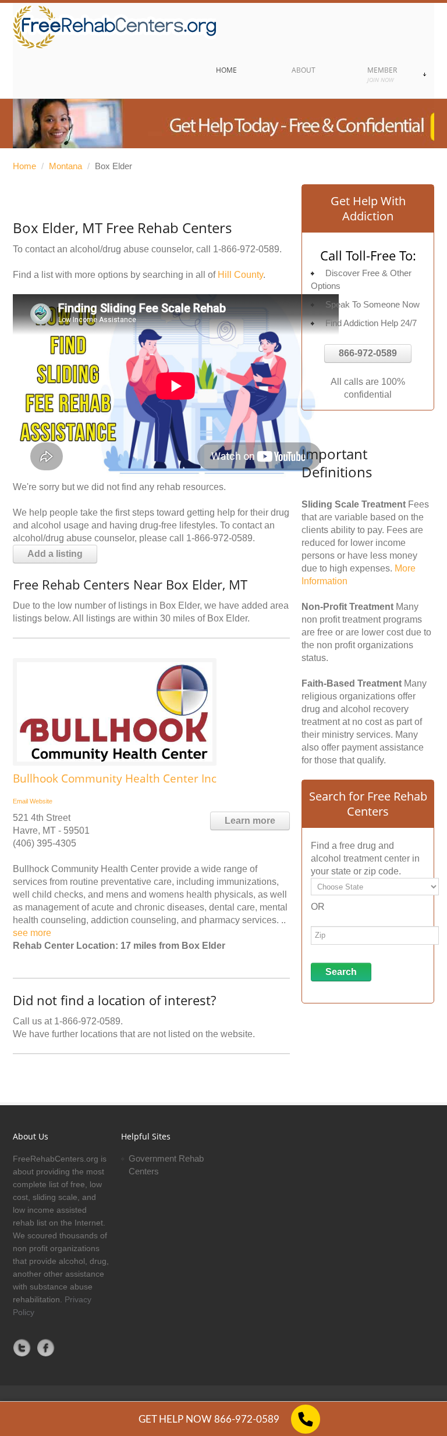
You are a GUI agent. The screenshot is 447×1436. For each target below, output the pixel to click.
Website (41, 801)
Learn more (250, 821)
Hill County (240, 275)
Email (20, 801)
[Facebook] (46, 1347)
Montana (65, 166)
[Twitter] (22, 1347)
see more (32, 933)
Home (24, 166)
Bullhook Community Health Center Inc (115, 778)
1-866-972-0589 (246, 249)
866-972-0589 (368, 353)
